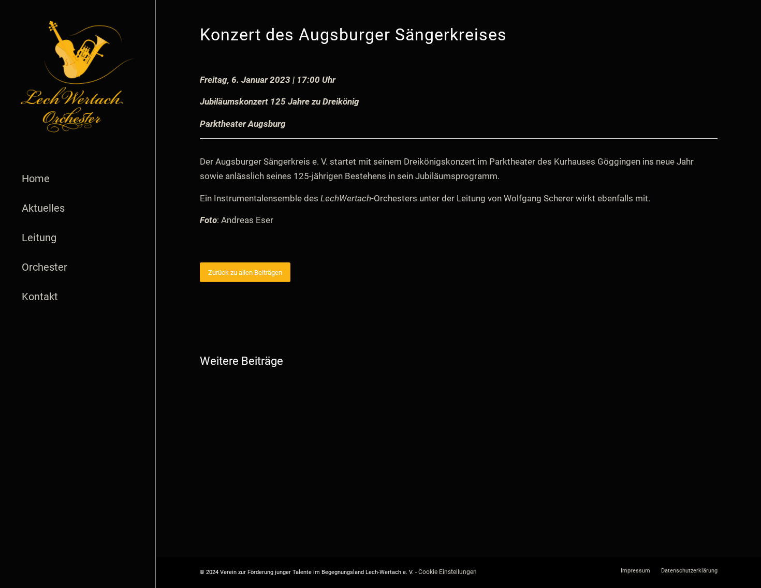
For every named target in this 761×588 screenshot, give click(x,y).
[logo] (78, 77)
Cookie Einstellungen (447, 572)
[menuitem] (77, 179)
